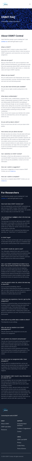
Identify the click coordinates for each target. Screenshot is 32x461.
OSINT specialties (6, 426)
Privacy (19, 442)
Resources (4, 429)
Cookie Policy (21, 445)
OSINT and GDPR (22, 439)
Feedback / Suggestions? (24, 428)
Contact (19, 431)
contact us (4, 41)
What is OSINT (5, 423)
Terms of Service (21, 448)
